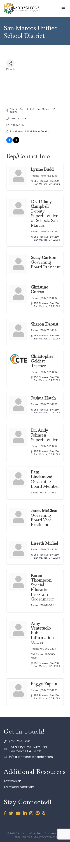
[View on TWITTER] (16, 142)
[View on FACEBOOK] (9, 142)
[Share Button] (10, 63)
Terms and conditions (19, 787)
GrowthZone (49, 836)
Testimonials (12, 781)
